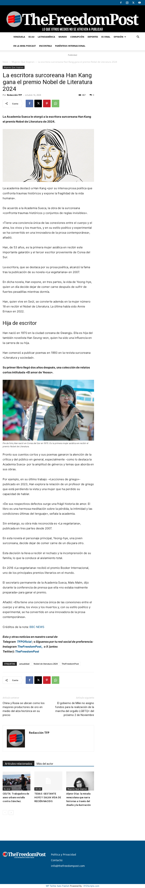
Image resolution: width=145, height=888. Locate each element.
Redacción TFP (14, 94)
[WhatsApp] (55, 103)
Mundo (63, 36)
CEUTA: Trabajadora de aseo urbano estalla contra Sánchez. (16, 797)
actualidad (24, 663)
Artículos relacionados (18, 763)
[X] (133, 2)
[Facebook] (121, 2)
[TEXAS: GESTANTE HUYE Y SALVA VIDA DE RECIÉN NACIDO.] (48, 781)
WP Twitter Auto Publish (57, 886)
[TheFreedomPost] (72, 18)
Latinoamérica (46, 36)
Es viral (105, 36)
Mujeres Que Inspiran (23, 61)
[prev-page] (5, 812)
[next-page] (11, 812)
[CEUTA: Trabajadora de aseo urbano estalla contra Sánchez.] (16, 781)
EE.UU (31, 36)
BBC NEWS (36, 627)
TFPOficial (24, 641)
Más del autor (45, 763)
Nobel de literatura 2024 (46, 663)
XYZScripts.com (91, 886)
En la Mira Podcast (24, 45)
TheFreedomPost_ (30, 646)
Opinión (118, 36)
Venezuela (19, 36)
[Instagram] (127, 2)
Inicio (5, 61)
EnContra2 (45, 45)
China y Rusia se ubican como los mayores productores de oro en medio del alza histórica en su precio (24, 709)
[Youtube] (139, 2)
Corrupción (77, 36)
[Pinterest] (47, 103)
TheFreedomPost (27, 651)
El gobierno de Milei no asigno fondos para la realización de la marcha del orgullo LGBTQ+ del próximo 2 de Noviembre (74, 709)
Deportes (93, 36)
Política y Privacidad (63, 854)
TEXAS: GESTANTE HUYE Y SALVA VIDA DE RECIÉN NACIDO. (47, 797)
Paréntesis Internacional (70, 45)
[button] (137, 37)
